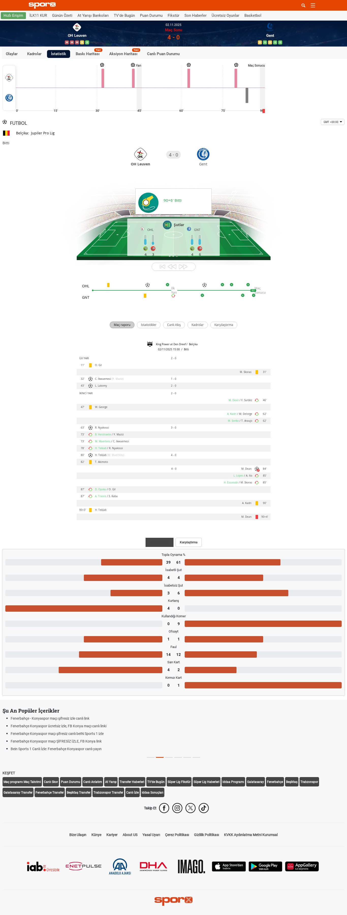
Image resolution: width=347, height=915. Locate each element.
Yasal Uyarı (151, 835)
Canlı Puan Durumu (163, 54)
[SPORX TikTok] (203, 808)
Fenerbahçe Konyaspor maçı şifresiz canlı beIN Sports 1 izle (57, 734)
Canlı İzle (132, 792)
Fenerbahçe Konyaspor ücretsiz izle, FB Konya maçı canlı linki (58, 726)
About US (130, 835)
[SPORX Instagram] (177, 808)
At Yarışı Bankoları (93, 15)
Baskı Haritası (88, 53)
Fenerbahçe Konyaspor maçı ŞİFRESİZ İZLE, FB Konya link (56, 741)
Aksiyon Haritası (124, 53)
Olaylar (12, 54)
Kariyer (112, 835)
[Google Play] (265, 866)
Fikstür (173, 15)
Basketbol (252, 15)
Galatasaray (255, 782)
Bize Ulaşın (77, 835)
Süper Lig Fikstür (179, 782)
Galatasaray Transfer (18, 792)
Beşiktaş (291, 782)
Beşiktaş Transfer (78, 792)
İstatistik (58, 54)
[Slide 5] (196, 757)
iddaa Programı (233, 782)
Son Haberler (195, 15)
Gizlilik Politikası (206, 835)
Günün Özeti (62, 15)
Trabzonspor (309, 782)
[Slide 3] (178, 757)
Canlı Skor (51, 782)
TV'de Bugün (124, 15)
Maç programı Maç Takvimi (22, 782)
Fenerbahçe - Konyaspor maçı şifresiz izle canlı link (50, 718)
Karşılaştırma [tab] (188, 542)
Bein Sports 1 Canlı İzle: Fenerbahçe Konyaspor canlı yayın (56, 749)
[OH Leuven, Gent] (9, 88)
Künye (96, 835)
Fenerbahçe (275, 782)
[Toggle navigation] (313, 5)
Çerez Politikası (177, 835)
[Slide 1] (160, 757)
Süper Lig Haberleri (206, 782)
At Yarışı (111, 782)
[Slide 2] (169, 757)
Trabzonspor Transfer (108, 792)
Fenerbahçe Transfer (50, 792)
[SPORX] (173, 901)
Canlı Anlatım (92, 782)
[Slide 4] (187, 757)
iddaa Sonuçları (152, 792)
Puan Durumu (151, 15)
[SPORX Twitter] (190, 808)
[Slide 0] (150, 757)
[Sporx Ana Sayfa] (43, 5)
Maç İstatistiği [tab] (159, 542)
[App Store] (229, 866)
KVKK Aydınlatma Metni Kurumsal (251, 835)
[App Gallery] (302, 866)
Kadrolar (34, 54)
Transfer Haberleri (132, 782)
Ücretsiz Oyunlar (225, 15)
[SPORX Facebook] (164, 808)
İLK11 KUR (38, 15)
